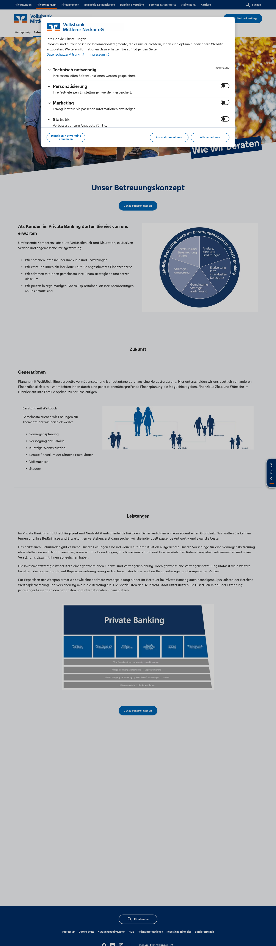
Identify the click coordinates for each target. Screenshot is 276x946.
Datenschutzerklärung (64, 54)
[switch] (225, 85)
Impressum (97, 54)
